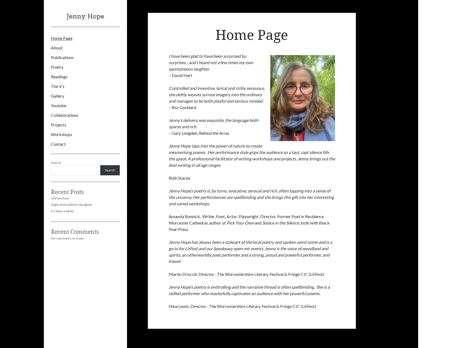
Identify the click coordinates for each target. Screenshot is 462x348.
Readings (59, 76)
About (57, 47)
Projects (58, 124)
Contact (58, 143)
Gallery (57, 95)
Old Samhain (60, 198)
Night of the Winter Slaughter (72, 205)
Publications (62, 57)
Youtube (58, 105)
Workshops (61, 134)
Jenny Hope (85, 16)
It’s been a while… (63, 211)
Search (56, 163)
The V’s (57, 86)
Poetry (57, 66)
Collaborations (64, 115)
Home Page (61, 38)
